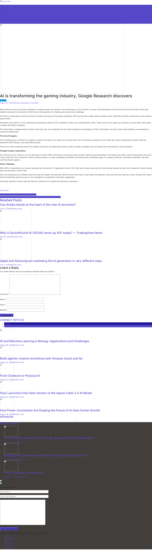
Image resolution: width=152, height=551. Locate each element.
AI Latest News (10, 8)
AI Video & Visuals (11, 16)
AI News (3, 100)
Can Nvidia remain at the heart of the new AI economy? (38, 204)
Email (3, 305)
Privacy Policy (9, 538)
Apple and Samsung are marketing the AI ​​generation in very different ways (51, 261)
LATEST (7, 324)
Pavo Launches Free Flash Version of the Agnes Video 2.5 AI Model (46, 393)
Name (3, 299)
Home (6, 6)
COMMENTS (9, 326)
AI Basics (7, 13)
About (6, 536)
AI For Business (10, 11)
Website (3, 310)
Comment (4, 294)
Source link (4, 190)
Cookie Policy (9, 546)
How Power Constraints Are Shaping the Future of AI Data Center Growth (50, 410)
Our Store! (8, 18)
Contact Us (8, 548)
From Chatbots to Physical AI (20, 375)
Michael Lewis (18, 103)
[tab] (78, 323)
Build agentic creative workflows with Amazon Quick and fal (41, 358)
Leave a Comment (31, 103)
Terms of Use (9, 541)
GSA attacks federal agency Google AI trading (18, 194)
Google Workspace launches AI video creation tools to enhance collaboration (30, 197)
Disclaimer (8, 543)
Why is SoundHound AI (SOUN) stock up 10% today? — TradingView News (51, 233)
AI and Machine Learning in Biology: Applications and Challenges (44, 341)
